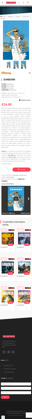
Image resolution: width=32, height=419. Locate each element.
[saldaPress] (11, 2)
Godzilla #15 (5, 305)
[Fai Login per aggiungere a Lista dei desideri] (29, 73)
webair (22, 415)
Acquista (22, 169)
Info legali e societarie (9, 369)
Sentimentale (10, 177)
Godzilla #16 (21, 305)
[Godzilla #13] (8, 271)
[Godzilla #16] (24, 300)
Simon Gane (10, 86)
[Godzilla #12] (24, 242)
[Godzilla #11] (8, 242)
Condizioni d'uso (8, 365)
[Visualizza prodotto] (10, 250)
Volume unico (23, 175)
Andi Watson (10, 84)
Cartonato (15, 175)
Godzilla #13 (5, 276)
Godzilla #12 (21, 247)
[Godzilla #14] (24, 271)
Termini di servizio (8, 372)
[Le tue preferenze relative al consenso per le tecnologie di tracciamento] (3, 417)
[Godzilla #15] (8, 300)
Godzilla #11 (5, 247)
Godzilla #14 (21, 276)
